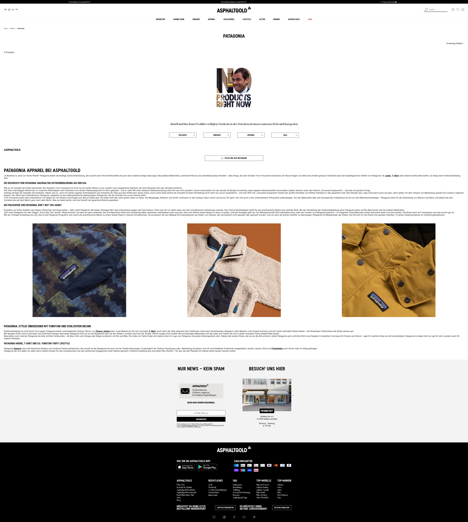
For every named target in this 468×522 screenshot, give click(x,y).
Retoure (236, 494)
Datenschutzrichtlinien (190, 425)
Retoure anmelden (281, 508)
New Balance (282, 494)
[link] (234, 9)
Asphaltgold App (240, 497)
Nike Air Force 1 (262, 484)
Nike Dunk (260, 492)
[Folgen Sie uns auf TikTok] (224, 517)
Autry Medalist (262, 497)
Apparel (251, 135)
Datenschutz (213, 492)
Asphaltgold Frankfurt (186, 489)
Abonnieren (201, 419)
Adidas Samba (262, 487)
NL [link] (13, 9)
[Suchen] (426, 9)
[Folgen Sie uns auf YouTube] (244, 517)
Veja (279, 497)
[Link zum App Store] (186, 467)
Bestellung (237, 487)
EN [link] (5, 9)
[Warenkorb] (463, 9)
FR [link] (17, 9)
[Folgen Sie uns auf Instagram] (214, 517)
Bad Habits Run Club (185, 494)
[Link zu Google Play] (207, 467)
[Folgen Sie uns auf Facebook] (234, 517)
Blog (179, 500)
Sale (285, 135)
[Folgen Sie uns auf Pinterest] (254, 517)
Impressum (212, 494)
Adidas (280, 484)
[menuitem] (17, 43)
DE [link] (9, 9)
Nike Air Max (261, 494)
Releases (183, 135)
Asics (279, 487)
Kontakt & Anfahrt (184, 487)
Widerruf (212, 487)
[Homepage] (234, 449)
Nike (279, 492)
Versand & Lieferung (241, 492)
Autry (279, 489)
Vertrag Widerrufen (225, 508)
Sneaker (217, 135)
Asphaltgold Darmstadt (186, 492)
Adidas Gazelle (262, 489)
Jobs (179, 497)
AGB (210, 484)
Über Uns (181, 484)
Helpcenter (237, 484)
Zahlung (236, 489)
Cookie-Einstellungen (217, 489)
